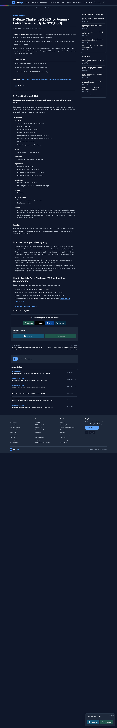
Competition (38, 427)
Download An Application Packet (25, 306)
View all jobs (94, 95)
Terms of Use (63, 437)
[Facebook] (86, 432)
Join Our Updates (92, 427)
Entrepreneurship (39, 430)
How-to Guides (54, 2)
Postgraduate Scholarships (42, 442)
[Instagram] (93, 432)
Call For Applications (40, 425)
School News (77, 2)
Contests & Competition (21, 7)
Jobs (62, 2)
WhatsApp (61, 336)
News (69, 2)
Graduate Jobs (14, 430)
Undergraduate (39, 440)
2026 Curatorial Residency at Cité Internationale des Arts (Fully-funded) (46, 79)
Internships (13, 432)
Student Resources (65, 435)
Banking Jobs (13, 422)
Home (27, 2)
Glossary (62, 430)
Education (37, 422)
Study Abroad (88, 2)
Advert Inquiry (64, 425)
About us (35, 2)
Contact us (43, 2)
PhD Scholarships (40, 437)
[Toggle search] (95, 2)
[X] (90, 432)
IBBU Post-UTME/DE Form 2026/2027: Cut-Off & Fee (31, 63)
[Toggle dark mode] (103, 2)
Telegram (30, 336)
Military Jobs (13, 435)
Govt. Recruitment (15, 427)
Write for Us (63, 442)
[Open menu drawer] (99, 2)
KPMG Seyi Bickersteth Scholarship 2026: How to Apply (32, 67)
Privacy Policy (64, 440)
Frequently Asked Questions (67, 427)
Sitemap (62, 432)
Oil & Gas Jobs (14, 442)
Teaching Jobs (14, 440)
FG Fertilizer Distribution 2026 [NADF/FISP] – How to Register (33, 72)
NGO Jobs (12, 437)
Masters (37, 435)
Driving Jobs (13, 425)
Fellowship (38, 432)
